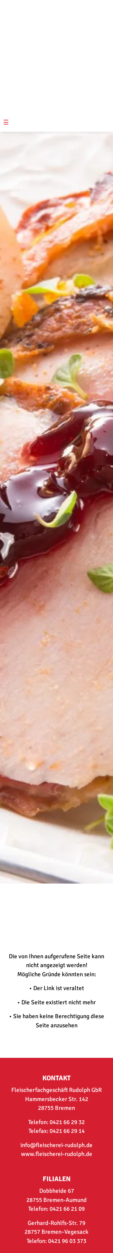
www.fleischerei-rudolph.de (56, 1154)
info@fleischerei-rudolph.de (56, 1145)
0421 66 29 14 (67, 1131)
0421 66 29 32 (67, 1122)
